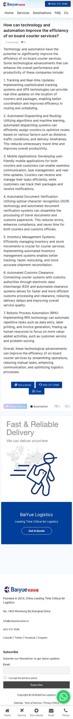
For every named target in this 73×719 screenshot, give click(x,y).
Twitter (18, 637)
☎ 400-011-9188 (57, 3)
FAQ (58, 13)
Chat (38, 391)
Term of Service (33, 702)
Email (6, 664)
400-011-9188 (50, 384)
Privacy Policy (51, 702)
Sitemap (18, 702)
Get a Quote (24, 384)
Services (23, 13)
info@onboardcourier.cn (16, 620)
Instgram (42, 637)
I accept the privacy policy (23, 678)
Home (9, 13)
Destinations (42, 13)
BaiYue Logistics (46, 694)
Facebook (30, 637)
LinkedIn (7, 637)
